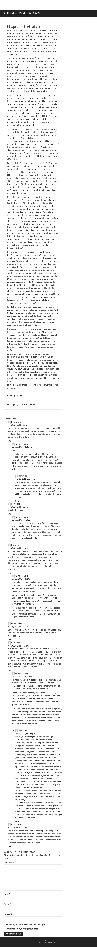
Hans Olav (15, 422)
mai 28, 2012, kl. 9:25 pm (18, 627)
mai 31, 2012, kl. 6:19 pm (25, 733)
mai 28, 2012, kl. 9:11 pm (18, 548)
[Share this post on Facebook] (7, 395)
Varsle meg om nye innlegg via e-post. (22, 929)
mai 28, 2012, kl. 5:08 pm (22, 447)
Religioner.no (48, 941)
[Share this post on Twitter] (11, 395)
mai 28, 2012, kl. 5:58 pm (18, 507)
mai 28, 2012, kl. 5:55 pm (25, 479)
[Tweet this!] (21, 395)
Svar (9, 441)
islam (23, 404)
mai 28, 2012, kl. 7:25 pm (22, 520)
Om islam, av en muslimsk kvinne (23, 12)
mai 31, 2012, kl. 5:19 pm (18, 827)
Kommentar (10, 862)
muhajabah (20, 444)
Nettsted (8, 914)
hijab (18, 404)
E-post (7, 904)
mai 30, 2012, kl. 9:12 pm (22, 677)
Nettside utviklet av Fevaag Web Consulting (48, 942)
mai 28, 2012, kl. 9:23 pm (22, 579)
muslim (29, 404)
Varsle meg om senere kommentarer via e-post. (26, 924)
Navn (7, 894)
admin (21, 476)
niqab (35, 404)
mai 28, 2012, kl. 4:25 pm (18, 425)
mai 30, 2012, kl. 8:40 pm (18, 646)
